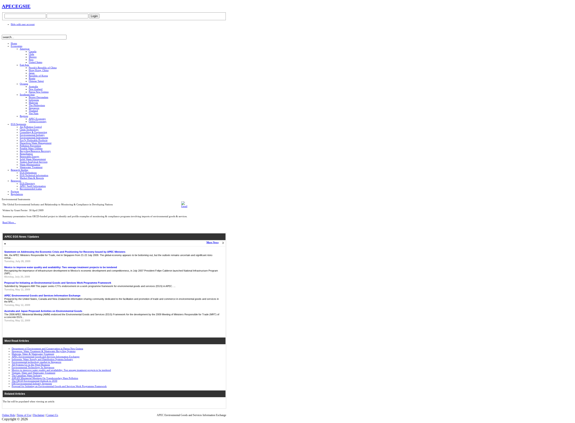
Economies (16, 46)
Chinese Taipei (36, 81)
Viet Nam (33, 113)
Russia (32, 78)
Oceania (24, 83)
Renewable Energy (29, 156)
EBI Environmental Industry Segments (32, 383)
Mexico (33, 56)
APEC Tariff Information (33, 186)
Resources (16, 180)
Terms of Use (24, 415)
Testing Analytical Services (33, 161)
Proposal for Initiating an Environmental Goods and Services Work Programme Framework (57, 282)
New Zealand (35, 89)
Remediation (26, 153)
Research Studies (19, 170)
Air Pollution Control (31, 126)
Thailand (33, 110)
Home (14, 43)
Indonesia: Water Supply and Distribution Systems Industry (42, 359)
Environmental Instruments (34, 137)
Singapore (34, 108)
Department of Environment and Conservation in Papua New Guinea (47, 348)
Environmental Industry (32, 135)
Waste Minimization (30, 164)
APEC (8, 6)
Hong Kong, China (39, 70)
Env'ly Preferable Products (33, 140)
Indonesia (34, 100)
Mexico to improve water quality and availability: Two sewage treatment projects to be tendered (60, 267)
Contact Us (52, 415)
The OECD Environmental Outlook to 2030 (34, 380)
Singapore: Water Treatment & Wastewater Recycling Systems (43, 351)
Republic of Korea (38, 75)
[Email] (184, 206)
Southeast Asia (27, 94)
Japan (32, 73)
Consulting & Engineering (33, 132)
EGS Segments (18, 124)
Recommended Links (31, 188)
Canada (32, 51)
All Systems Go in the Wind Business (31, 364)
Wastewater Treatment (31, 167)
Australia (33, 86)
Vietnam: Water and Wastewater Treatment (33, 372)
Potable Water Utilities (31, 148)
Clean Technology (29, 129)
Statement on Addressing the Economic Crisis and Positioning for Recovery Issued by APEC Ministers (64, 251)
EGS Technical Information (34, 175)
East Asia (24, 65)
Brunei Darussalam (38, 97)
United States (35, 62)
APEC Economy (37, 118)
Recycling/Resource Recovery (35, 151)
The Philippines (37, 105)
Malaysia (33, 102)
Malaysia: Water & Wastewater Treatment (33, 354)
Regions (24, 116)
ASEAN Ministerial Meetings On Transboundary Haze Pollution (45, 378)
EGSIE (23, 6)
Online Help (8, 415)
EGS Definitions (28, 172)
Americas (24, 48)
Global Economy (37, 121)
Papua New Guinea (39, 91)
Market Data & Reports (32, 178)
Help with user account (23, 24)
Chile (31, 54)
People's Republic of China (43, 67)
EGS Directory (27, 183)
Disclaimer (38, 415)
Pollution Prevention (30, 145)
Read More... (9, 222)
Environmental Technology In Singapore (33, 367)
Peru (31, 59)
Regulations (17, 194)
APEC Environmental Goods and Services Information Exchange (42, 295)
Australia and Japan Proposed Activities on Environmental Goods (43, 311)
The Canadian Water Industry (27, 375)
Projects (15, 191)
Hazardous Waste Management (35, 143)
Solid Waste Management (33, 159)
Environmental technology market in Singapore (36, 362)
